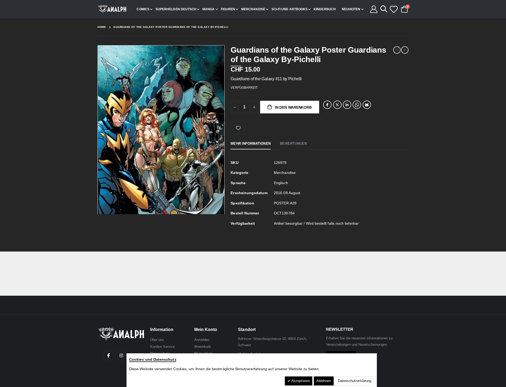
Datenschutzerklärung (354, 381)
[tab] (250, 143)
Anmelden (202, 340)
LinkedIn (347, 104)
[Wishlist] (393, 9)
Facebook (327, 104)
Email (367, 104)
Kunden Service (162, 347)
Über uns (157, 340)
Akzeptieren (300, 381)
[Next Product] (404, 50)
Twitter (337, 104)
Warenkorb (202, 347)
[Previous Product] (397, 50)
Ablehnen (324, 381)
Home (102, 27)
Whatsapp (357, 104)
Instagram (121, 355)
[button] (219, 211)
